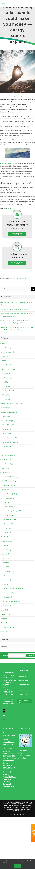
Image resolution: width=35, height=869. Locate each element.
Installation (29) (7, 541)
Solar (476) (5, 567)
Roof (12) (7, 545)
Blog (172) (4, 356)
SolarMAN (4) (6, 605)
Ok (18, 866)
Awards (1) (4, 343)
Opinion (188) (5, 472)
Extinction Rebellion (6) (9, 412)
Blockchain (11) (6, 348)
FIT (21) (6, 575)
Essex (22, 753)
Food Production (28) (9, 481)
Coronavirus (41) (6, 365)
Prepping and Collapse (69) (10, 442)
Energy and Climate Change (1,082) (12, 403)
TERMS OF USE (17, 811)
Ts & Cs (29, 861)
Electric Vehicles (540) (8, 369)
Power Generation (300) (9, 438)
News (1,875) (5, 468)
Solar (20, 278)
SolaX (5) (5, 610)
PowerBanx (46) (9, 515)
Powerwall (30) (8, 524)
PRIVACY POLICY (25, 809)
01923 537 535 (9, 735)
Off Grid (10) (6, 558)
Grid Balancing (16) (8, 421)
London (23, 758)
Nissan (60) (6, 395)
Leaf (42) (7, 399)
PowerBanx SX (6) (10, 519)
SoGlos (10, 208)
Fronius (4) (7, 580)
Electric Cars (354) (8, 390)
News (17, 278)
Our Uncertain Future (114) (9, 477)
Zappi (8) (7, 386)
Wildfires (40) (6, 446)
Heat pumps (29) (6, 459)
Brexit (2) (4, 360)
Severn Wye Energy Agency (8, 163)
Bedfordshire (25, 755)
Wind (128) (4, 631)
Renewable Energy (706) (8, 485)
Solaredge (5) (8, 597)
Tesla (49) (4, 623)
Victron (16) (7, 532)
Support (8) (4, 618)
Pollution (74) (6, 429)
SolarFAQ (24, 278)
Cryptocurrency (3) (8, 352)
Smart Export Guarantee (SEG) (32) (15, 588)
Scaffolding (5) (8, 550)
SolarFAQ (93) (5, 614)
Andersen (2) (8, 378)
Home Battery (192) (10, 507)
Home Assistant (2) (7, 464)
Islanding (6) (8, 584)
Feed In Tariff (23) (9, 571)
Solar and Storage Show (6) (11, 601)
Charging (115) (7, 373)
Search (5, 655)
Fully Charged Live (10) (8, 455)
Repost (3, 278)
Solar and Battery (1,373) (9, 494)
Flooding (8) (6, 416)
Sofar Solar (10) (7, 562)
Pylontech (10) (8, 528)
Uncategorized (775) (7, 627)
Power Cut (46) (7, 433)
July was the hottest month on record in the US (15, 309)
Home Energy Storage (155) (12, 511)
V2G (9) (6, 382)
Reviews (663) (5, 489)
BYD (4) (6, 502)
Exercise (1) (4, 451)
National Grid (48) (8, 425)
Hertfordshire (25, 750)
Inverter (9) (6, 554)
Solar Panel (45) (9, 593)
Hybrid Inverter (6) (8, 537)
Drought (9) (6, 408)
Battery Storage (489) (9, 498)
